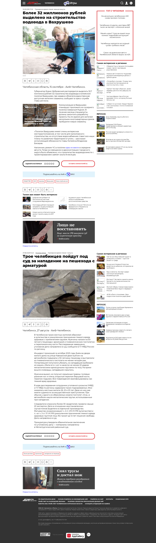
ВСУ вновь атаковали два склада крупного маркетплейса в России (118, 315)
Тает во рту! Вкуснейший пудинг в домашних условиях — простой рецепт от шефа (119, 258)
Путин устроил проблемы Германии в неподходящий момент (119, 308)
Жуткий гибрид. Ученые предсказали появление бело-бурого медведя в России (120, 288)
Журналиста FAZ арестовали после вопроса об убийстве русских (118, 338)
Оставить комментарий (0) (78, 163)
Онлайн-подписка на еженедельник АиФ (73, 499)
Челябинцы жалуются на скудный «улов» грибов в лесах (115, 44)
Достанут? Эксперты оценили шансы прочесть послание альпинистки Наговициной (120, 281)
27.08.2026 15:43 (28, 253)
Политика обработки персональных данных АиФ (85, 501)
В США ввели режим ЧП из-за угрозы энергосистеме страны (119, 147)
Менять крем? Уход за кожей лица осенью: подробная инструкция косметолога (115, 35)
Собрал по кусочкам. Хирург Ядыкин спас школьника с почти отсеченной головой (120, 105)
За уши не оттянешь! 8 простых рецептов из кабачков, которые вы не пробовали (120, 266)
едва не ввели (72, 148)
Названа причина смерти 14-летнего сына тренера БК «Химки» (119, 331)
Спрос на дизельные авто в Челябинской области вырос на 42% (115, 54)
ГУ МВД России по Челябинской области (38, 319)
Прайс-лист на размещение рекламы (51, 501)
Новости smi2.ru (30, 246)
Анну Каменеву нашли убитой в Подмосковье (117, 117)
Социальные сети (122, 499)
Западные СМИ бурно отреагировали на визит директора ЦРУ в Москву (118, 126)
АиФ (24, 75)
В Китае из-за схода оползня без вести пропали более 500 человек (118, 140)
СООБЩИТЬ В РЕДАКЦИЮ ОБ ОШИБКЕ (97, 504)
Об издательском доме (46, 499)
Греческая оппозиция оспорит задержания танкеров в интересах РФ (118, 324)
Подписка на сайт (96, 499)
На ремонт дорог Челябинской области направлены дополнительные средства (80, 199)
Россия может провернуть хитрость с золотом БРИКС (119, 132)
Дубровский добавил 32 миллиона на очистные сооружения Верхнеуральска (43, 199)
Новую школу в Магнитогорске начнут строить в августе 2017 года (44, 214)
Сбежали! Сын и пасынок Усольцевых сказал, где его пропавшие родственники (120, 68)
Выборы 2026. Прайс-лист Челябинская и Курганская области (60, 504)
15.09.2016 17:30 (28, 9)
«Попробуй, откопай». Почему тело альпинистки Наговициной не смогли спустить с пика (119, 83)
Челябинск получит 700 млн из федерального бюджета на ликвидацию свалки (80, 206)
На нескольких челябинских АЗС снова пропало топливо (115, 17)
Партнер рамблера (58, 534)
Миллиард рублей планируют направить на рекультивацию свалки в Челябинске (43, 206)
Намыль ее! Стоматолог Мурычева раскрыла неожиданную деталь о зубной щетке (119, 75)
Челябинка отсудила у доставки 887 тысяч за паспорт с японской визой (115, 26)
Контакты (109, 499)
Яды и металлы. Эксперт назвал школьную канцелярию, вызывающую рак (118, 273)
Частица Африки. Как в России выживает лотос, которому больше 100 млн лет (119, 98)
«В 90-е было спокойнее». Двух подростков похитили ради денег (119, 295)
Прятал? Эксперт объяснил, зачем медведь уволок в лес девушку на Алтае (119, 90)
